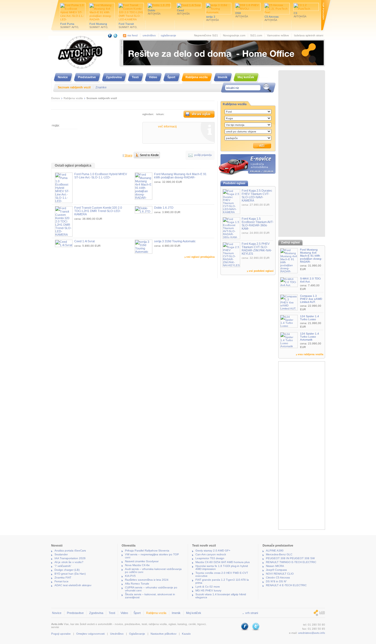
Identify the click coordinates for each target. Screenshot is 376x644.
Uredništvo (117, 633)
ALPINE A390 (275, 550)
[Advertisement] (302, 154)
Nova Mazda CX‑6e (137, 565)
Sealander (61, 554)
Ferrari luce (62, 581)
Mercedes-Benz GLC (279, 554)
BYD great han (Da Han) (70, 573)
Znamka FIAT (63, 577)
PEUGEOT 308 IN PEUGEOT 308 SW (290, 558)
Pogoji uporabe (61, 633)
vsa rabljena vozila (310, 354)
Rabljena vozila (73, 98)
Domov (55, 98)
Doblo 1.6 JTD (163, 207)
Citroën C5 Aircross (278, 577)
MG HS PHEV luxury (208, 590)
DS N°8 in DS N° (276, 581)
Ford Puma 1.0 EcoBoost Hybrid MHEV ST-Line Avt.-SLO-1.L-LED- (100, 175)
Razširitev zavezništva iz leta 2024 (146, 579)
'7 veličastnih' (63, 565)
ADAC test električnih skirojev (73, 585)
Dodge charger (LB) (67, 569)
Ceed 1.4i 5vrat (84, 241)
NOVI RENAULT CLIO (280, 573)
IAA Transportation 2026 (70, 558)
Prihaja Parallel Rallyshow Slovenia (147, 550)
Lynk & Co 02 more (207, 586)
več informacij (167, 126)
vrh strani (251, 613)
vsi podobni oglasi (261, 270)
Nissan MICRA (275, 565)
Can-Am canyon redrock (210, 554)
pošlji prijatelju (203, 154)
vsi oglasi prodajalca (200, 256)
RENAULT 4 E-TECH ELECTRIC (286, 585)
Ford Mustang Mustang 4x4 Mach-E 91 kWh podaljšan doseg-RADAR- (180, 175)
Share (128, 155)
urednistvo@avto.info (311, 632)
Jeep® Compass (276, 569)
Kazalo (186, 633)
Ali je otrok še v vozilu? (69, 562)
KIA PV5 (130, 575)
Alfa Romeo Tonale (137, 583)
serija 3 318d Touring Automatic (175, 241)
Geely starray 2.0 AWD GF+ (212, 550)
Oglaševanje (137, 633)
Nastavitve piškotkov (163, 633)
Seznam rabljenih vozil (101, 98)
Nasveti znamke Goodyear (142, 561)
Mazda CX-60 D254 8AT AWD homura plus (222, 562)
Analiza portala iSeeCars (70, 550)
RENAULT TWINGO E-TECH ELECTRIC (291, 562)
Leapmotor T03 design (209, 558)
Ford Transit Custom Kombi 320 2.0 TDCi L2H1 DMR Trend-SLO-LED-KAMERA (98, 211)
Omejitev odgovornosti (90, 633)
